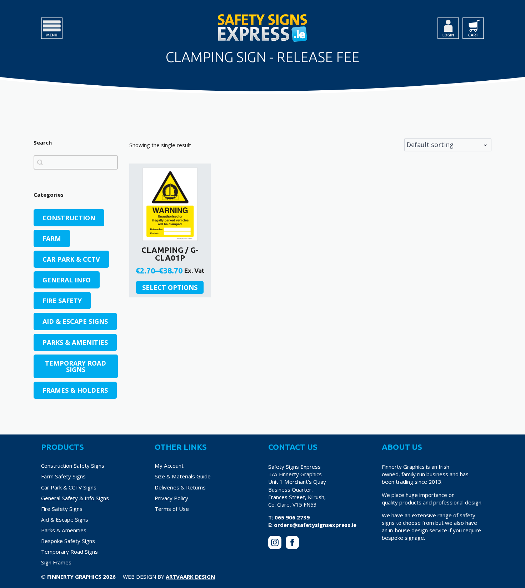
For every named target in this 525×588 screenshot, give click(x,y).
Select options (170, 287)
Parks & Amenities (63, 530)
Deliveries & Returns (180, 487)
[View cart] (473, 28)
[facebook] (292, 542)
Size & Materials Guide (183, 476)
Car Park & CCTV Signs (68, 487)
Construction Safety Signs (72, 465)
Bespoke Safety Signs (68, 540)
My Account (169, 465)
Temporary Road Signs (69, 551)
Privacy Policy (171, 498)
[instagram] (274, 542)
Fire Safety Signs (61, 508)
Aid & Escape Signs (64, 519)
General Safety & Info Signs (75, 498)
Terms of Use (172, 508)
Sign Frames (56, 562)
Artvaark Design (190, 576)
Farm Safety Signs (63, 476)
